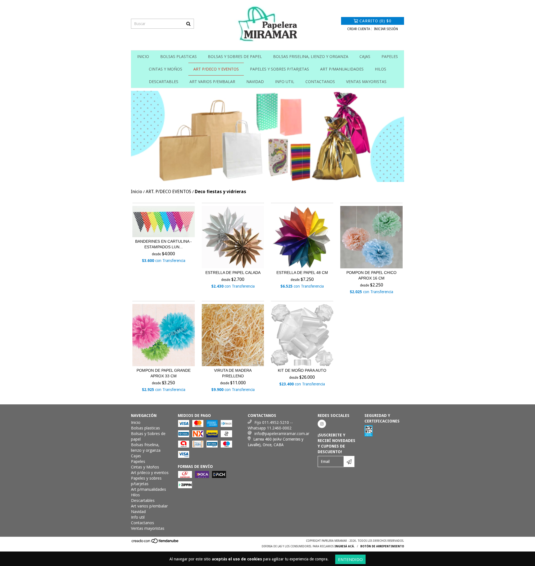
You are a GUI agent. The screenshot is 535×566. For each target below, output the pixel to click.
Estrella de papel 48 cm (302, 272)
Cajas (364, 56)
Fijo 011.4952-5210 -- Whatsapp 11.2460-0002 (270, 425)
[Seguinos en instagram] (322, 424)
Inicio (143, 56)
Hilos (380, 69)
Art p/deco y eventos (216, 69)
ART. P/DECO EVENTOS (168, 191)
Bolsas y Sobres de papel (235, 56)
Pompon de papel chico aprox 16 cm (371, 275)
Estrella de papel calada (233, 272)
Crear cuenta (358, 29)
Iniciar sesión (386, 29)
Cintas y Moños (165, 69)
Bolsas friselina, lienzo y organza (310, 56)
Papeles (389, 56)
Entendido (350, 559)
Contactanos (320, 81)
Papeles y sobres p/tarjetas (279, 69)
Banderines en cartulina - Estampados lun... (163, 244)
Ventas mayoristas (366, 81)
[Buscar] (188, 24)
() (375, 21)
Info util (284, 81)
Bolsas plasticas (178, 56)
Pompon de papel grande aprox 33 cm (164, 373)
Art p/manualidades (342, 69)
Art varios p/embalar (212, 81)
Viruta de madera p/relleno (233, 373)
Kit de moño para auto (302, 370)
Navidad (255, 81)
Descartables (163, 81)
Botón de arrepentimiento (382, 546)
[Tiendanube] (155, 542)
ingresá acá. (344, 546)
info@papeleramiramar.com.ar (281, 433)
